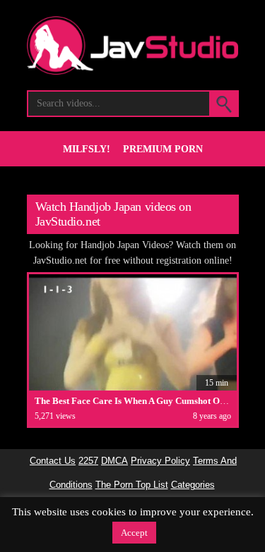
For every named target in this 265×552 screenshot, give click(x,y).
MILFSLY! (86, 149)
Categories (193, 485)
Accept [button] (134, 532)
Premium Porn (163, 149)
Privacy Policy (160, 461)
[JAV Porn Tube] (133, 71)
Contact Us (53, 461)
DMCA (114, 461)
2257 (88, 461)
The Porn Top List (131, 485)
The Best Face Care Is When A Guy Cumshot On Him (140, 400)
